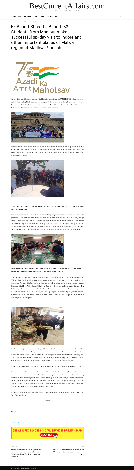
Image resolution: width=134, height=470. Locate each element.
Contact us (52, 16)
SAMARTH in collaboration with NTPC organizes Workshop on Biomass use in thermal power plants (67, 452)
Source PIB (15, 423)
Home (13, 22)
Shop (36, 16)
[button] (120, 16)
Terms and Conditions (22, 16)
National (19, 22)
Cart (42, 16)
